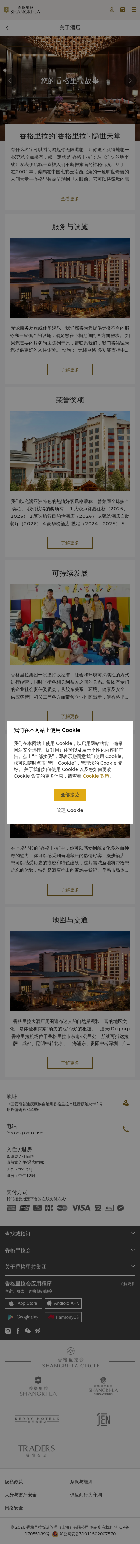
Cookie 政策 (96, 776)
